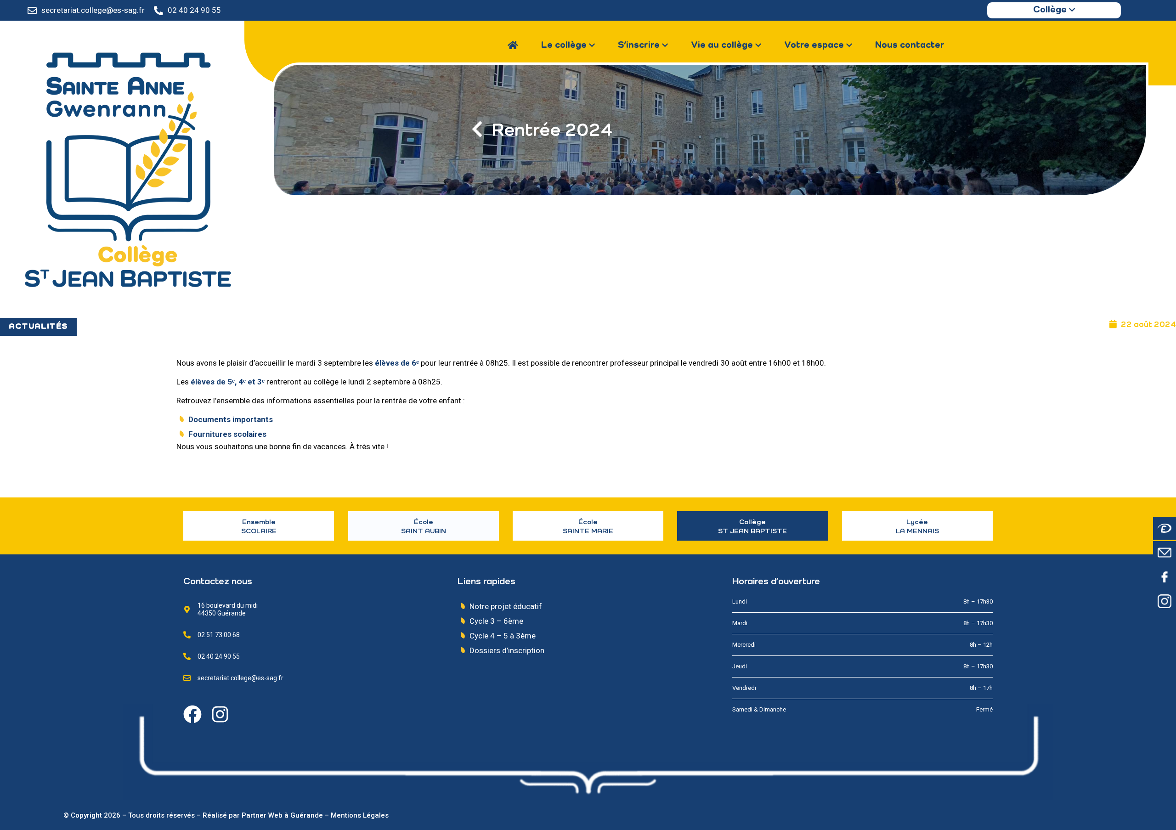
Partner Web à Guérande (282, 815)
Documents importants (231, 419)
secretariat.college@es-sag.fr (93, 10)
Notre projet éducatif (505, 606)
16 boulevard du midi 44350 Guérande (228, 609)
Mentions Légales (360, 815)
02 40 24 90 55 (194, 10)
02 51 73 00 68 (219, 634)
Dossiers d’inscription (506, 650)
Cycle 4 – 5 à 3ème (502, 635)
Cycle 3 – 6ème (496, 621)
